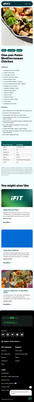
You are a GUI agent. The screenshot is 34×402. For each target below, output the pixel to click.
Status (17, 357)
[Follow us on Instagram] (22, 334)
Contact (17, 361)
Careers (3, 357)
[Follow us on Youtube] (3, 334)
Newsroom (4, 361)
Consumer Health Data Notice (10, 376)
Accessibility (5, 373)
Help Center (18, 350)
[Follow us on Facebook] (12, 334)
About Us (4, 350)
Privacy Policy (5, 387)
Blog (2, 364)
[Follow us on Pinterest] (7, 334)
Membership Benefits (21, 354)
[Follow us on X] (17, 334)
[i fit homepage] (6, 4)
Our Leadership (5, 354)
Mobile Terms (5, 380)
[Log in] (26, 3)
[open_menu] (30, 4)
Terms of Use (5, 390)
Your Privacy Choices (7, 383)
